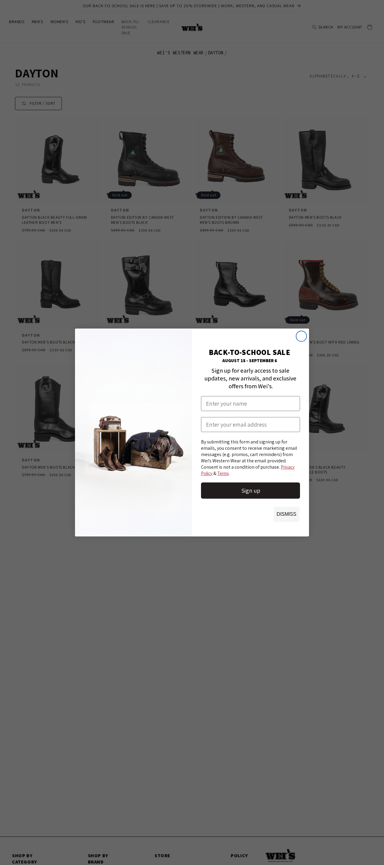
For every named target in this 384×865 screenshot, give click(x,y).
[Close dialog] (301, 336)
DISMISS (286, 514)
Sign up (250, 490)
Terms (223, 473)
